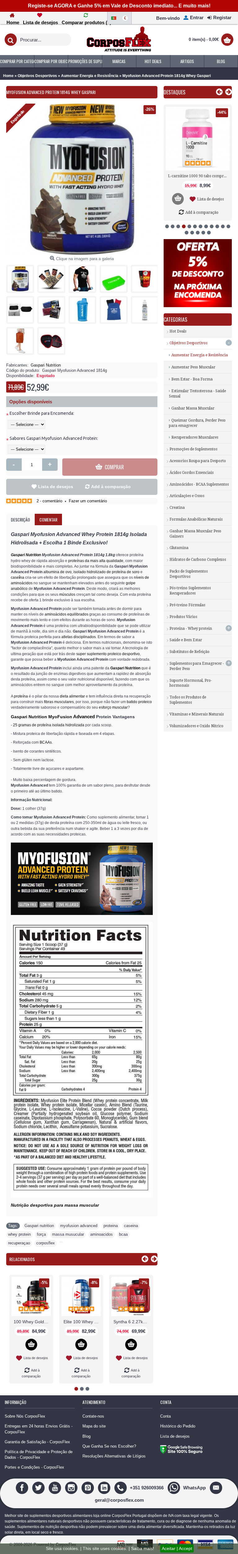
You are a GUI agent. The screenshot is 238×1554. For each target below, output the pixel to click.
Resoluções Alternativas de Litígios (114, 1456)
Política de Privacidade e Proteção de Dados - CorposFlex (39, 1454)
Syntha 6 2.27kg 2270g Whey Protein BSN (132, 1321)
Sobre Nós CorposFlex (25, 1416)
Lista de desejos (55, 486)
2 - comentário (49, 501)
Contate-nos (93, 1416)
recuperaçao (19, 1243)
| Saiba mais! (141, 1548)
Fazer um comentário (88, 501)
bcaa (123, 1234)
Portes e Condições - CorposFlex (34, 1467)
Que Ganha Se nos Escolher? (109, 1446)
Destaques (174, 92)
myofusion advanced (78, 1225)
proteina (111, 1225)
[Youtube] (56, 1487)
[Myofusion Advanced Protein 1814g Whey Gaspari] (21, 277)
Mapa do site (94, 1426)
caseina (131, 1225)
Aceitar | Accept (177, 1548)
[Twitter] (39, 1487)
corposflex (45, 1243)
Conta (165, 1416)
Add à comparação (111, 486)
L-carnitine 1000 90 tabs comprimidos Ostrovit (199, 176)
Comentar (48, 519)
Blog (86, 1436)
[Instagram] (72, 1487)
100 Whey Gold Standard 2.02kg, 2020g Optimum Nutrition (32, 1321)
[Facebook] (23, 1487)
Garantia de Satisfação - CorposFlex (37, 1442)
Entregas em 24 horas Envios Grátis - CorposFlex (39, 1429)
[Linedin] (105, 1487)
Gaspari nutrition (39, 1225)
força (41, 1234)
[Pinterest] (88, 1487)
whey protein (19, 1234)
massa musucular (68, 1234)
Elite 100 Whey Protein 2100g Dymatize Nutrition (82, 1321)
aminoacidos (101, 1234)
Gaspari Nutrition (46, 365)
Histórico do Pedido (177, 1426)
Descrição (20, 519)
